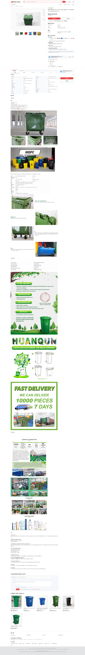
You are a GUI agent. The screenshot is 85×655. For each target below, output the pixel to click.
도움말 (65, 4)
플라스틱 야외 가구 (47, 643)
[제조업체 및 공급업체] (15, 2)
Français (30, 649)
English (21, 649)
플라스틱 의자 (41, 643)
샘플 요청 (65, 20)
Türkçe (58, 649)
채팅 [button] (68, 18)
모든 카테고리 (14, 4)
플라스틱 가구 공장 (21, 643)
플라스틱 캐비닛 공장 (14, 643)
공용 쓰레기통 (21, 6)
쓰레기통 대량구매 (54, 643)
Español (23, 649)
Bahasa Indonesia (66, 649)
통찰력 (55, 648)
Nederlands (43, 649)
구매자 (60, 4)
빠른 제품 (52, 648)
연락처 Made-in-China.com (47, 648)
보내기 (18, 589)
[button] (55, 72)
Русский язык (33, 649)
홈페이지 (12, 6)
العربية (46, 649)
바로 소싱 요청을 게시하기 (36, 589)
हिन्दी (53, 649)
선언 (32, 648)
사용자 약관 (35, 648)
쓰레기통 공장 (28, 643)
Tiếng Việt (61, 649)
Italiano (37, 649)
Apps (69, 4)
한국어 (48, 649)
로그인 (73, 2)
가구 (14, 6)
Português (26, 649)
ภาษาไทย (56, 649)
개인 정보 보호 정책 (40, 648)
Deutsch (40, 649)
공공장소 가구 (17, 6)
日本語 (51, 649)
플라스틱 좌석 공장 (34, 643)
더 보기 (12, 645)
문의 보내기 (54, 18)
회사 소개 (30, 648)
